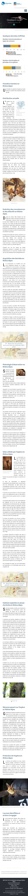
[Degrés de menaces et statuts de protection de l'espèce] (14, 24)
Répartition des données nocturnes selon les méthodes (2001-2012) (14, 345)
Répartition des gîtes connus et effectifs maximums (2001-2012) (14, 584)
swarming (6, 666)
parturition (12, 147)
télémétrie (8, 609)
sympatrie (15, 132)
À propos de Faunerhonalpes (10, 890)
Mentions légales (20, 890)
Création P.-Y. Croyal (14, 894)
